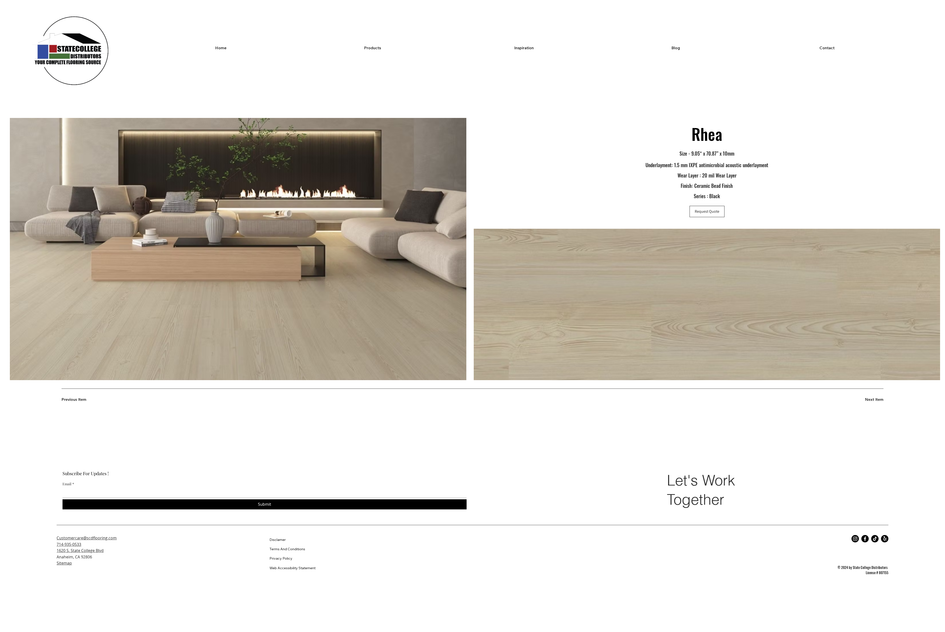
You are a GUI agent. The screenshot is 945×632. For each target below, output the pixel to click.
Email (68, 484)
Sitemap (64, 563)
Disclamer (277, 539)
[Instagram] (855, 538)
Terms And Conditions (287, 549)
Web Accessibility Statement (292, 568)
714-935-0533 (69, 544)
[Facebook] (865, 538)
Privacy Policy (280, 558)
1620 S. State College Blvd (80, 550)
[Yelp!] (884, 538)
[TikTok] (875, 538)
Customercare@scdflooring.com (87, 538)
